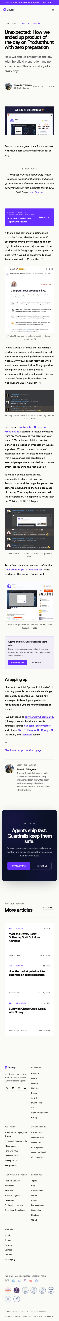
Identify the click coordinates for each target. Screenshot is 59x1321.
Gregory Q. (33, 730)
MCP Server (36, 1103)
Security (8, 1255)
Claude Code (37, 1133)
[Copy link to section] (2, 679)
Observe (34, 1083)
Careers (8, 1240)
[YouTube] (25, 1088)
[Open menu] (53, 9)
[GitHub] (7, 1088)
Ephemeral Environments (16, 1141)
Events (34, 1200)
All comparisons (38, 1157)
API (32, 1107)
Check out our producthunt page (23, 750)
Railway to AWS (12, 1160)
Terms (17, 1316)
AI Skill (34, 1098)
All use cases (10, 1146)
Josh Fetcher (36, 192)
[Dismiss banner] (54, 2)
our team (29, 725)
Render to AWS (11, 1156)
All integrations (37, 1147)
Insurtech (9, 1190)
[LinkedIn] (13, 1088)
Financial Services (12, 1181)
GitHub (34, 1220)
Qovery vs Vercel (38, 1152)
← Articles (10, 23)
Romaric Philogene (23, 85)
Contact (8, 1250)
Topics (34, 1181)
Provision (35, 1073)
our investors (43, 725)
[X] (19, 1088)
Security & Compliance (15, 1210)
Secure (34, 1093)
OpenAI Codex (37, 1137)
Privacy (8, 1316)
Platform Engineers (13, 1195)
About (7, 1235)
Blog (33, 1185)
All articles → (48, 907)
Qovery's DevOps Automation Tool (24, 569)
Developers (9, 1200)
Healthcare (9, 1185)
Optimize (35, 1088)
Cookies (27, 1316)
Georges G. (47, 730)
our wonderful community (39, 716)
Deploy (34, 1078)
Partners (8, 1245)
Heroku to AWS (11, 1151)
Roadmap (35, 1215)
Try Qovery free (17, 662)
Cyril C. (22, 730)
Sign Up (46, 3)
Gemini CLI (36, 1142)
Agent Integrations (39, 1112)
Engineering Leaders (14, 1205)
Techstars (26, 734)
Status (48, 1316)
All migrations (10, 1165)
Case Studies (37, 1190)
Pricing (34, 1117)
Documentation (38, 1205)
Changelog (36, 1210)
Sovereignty (10, 1259)
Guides (34, 1195)
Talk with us (36, 662)
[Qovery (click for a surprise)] (10, 1067)
